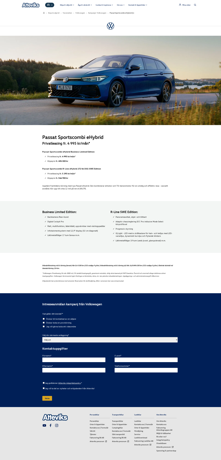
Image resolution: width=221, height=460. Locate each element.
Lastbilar (137, 421)
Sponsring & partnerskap (166, 451)
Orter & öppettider (97, 424)
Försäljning (138, 431)
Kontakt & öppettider (136, 5)
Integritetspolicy (163, 440)
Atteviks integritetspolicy (69, 383)
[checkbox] (110, 323)
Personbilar (94, 421)
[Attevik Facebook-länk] (50, 425)
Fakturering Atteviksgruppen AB (164, 429)
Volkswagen (80, 13)
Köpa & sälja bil (66, 5)
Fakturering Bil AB (97, 438)
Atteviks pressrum (97, 441)
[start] (43, 12)
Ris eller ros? (161, 437)
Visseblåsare (161, 443)
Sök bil (92, 431)
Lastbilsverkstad (140, 438)
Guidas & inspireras (103, 5)
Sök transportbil (118, 434)
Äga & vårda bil (84, 5)
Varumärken (67, 13)
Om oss (120, 5)
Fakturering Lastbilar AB (143, 441)
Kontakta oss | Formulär (99, 428)
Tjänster (93, 434)
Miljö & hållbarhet (163, 433)
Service (137, 434)
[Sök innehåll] (195, 5)
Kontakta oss (161, 424)
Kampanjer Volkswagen (97, 13)
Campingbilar (117, 428)
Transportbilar (117, 421)
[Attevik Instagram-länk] (57, 425)
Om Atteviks (161, 421)
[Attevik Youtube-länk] (44, 425)
